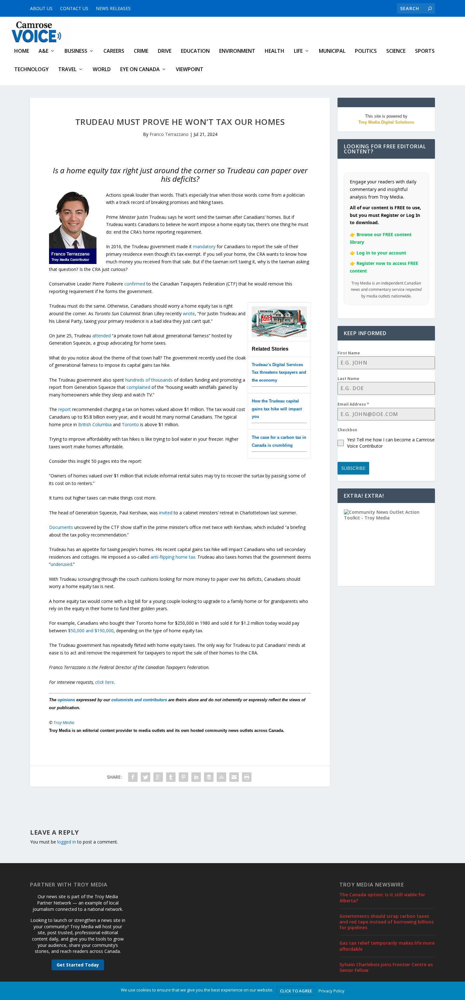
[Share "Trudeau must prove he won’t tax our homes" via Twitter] (145, 777)
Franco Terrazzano (169, 134)
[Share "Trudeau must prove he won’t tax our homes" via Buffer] (208, 777)
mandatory (204, 246)
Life (298, 51)
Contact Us (74, 8)
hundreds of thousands (149, 380)
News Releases (113, 8)
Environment (237, 51)
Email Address (353, 404)
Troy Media (63, 722)
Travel (67, 70)
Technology (31, 70)
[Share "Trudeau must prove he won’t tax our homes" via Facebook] (133, 777)
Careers (113, 51)
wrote (189, 313)
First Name (349, 353)
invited (165, 513)
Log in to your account (381, 253)
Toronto (130, 424)
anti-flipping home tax (173, 557)
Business (76, 51)
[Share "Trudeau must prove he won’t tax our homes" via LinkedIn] (196, 777)
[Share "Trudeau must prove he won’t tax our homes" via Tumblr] (170, 777)
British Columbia (95, 424)
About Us (41, 8)
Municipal (332, 51)
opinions (66, 699)
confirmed (134, 284)
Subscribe (353, 468)
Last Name (348, 378)
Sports (425, 51)
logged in (66, 842)
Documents (61, 527)
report (64, 409)
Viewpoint (189, 70)
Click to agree (296, 991)
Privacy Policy (331, 991)
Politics (366, 51)
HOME (21, 51)
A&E (43, 51)
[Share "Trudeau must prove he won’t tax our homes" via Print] (246, 777)
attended (101, 336)
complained (138, 387)
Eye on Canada (140, 70)
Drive (164, 51)
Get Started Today (78, 965)
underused (61, 564)
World (102, 70)
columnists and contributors (139, 699)
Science (396, 51)
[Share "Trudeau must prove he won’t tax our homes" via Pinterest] (183, 777)
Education (195, 51)
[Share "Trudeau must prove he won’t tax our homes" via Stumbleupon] (221, 777)
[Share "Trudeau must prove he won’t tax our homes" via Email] (234, 777)
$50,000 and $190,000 (91, 631)
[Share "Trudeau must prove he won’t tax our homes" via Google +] (158, 777)
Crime (141, 51)
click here (104, 682)
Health (274, 51)
